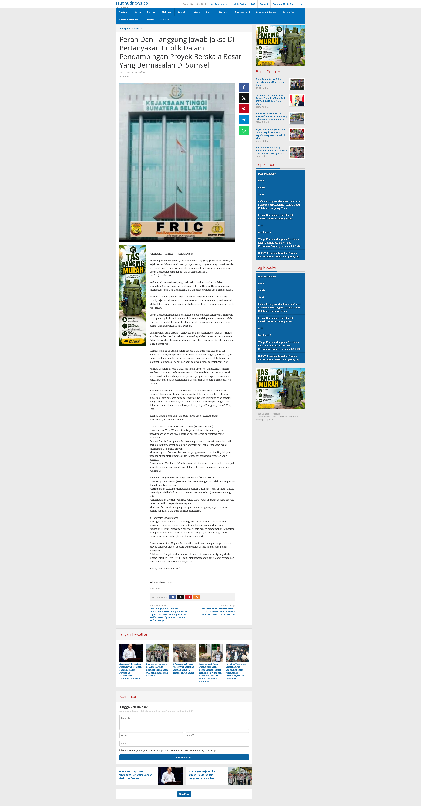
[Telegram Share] (244, 119)
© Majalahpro (262, 413)
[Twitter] (180, 597)
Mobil (261, 180)
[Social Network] (301, 4)
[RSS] (196, 597)
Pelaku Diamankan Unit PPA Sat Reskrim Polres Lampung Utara (275, 217)
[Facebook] (172, 597)
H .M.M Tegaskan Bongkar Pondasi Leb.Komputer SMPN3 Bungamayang (278, 255)
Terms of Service (288, 416)
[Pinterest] (188, 597)
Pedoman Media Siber (266, 416)
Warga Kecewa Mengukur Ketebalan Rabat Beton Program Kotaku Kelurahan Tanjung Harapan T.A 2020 (279, 243)
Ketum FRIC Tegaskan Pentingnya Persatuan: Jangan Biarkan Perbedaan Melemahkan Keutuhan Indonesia (135, 778)
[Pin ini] (244, 108)
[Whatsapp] (244, 130)
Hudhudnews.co (132, 3)
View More (184, 794)
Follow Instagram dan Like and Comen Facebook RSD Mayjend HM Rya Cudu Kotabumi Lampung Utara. (279, 205)
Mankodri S (264, 232)
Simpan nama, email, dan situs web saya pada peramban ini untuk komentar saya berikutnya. (169, 750)
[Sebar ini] (244, 87)
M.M (260, 225)
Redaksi (276, 413)
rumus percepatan (264, 419)
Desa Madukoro (267, 173)
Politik (261, 187)
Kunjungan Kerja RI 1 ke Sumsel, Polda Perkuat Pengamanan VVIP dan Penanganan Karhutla (157, 670)
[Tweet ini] (244, 98)
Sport (261, 194)
